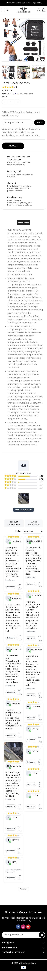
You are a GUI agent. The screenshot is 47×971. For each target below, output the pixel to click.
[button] (23, 87)
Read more (10, 580)
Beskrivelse (23, 222)
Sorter (18, 531)
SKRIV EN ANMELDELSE (23, 510)
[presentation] (3, 72)
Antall (5, 97)
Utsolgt (13, 145)
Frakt (16, 93)
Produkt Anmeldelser (14, 523)
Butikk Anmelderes (34, 523)
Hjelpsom (11, 587)
